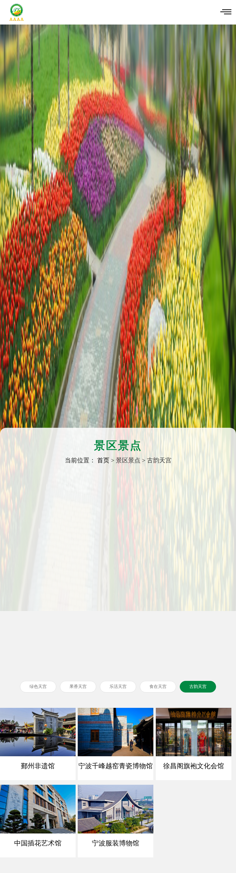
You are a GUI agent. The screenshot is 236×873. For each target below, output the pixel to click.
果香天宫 (78, 686)
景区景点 (128, 460)
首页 (103, 460)
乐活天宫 (118, 686)
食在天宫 (158, 686)
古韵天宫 (159, 460)
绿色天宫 (38, 686)
